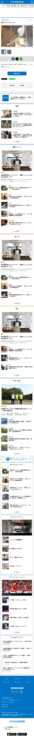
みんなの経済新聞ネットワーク (17, 721)
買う (19, 5)
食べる (8, 5)
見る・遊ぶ (13, 5)
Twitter (17, 692)
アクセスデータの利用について (9, 702)
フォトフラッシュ (5, 19)
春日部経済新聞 (15, 2)
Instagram (21, 692)
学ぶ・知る (31, 5)
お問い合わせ (5, 704)
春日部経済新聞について (7, 698)
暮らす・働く (24, 5)
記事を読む (17, 73)
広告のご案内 (5, 706)
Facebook (12, 692)
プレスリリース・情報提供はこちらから (10, 700)
